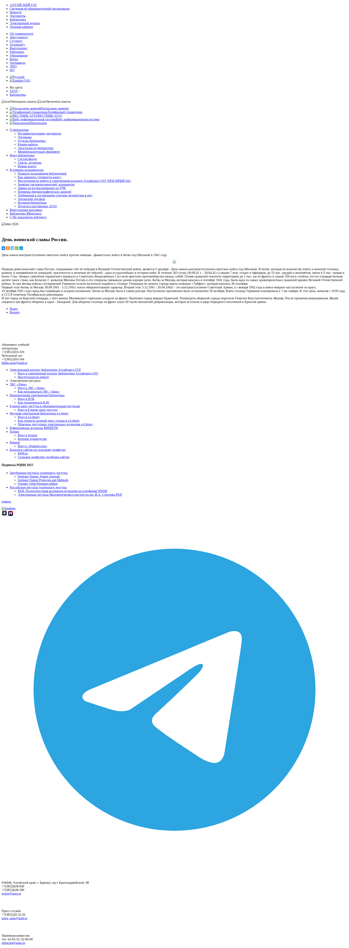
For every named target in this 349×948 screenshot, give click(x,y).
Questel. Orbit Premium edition (38, 483)
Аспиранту (17, 44)
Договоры (25, 137)
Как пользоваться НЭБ (33, 402)
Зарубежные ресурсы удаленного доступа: (39, 473)
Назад (14, 308)
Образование (19, 55)
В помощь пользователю (27, 170)
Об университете (21, 33)
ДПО (13, 66)
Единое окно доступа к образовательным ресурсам (45, 406)
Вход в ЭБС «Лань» (31, 388)
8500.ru (23, 453)
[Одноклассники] (8, 248)
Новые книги (27, 166)
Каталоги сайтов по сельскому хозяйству (38, 449)
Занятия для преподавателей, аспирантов (46, 184)
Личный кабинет (21, 26)
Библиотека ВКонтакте (26, 213)
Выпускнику (18, 48)
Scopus (14, 431)
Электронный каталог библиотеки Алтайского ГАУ (45, 369)
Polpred (15, 442)
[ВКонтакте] (3, 248)
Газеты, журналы (29, 162)
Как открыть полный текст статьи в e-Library (49, 420)
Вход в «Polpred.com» (32, 446)
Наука (14, 59)
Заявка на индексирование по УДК (42, 188)
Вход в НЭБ (26, 399)
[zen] (5, 515)
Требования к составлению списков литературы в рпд (55, 195)
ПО (12, 70)
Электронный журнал (25, 23)
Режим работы (28, 144)
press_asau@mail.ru (14, 918)
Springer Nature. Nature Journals (39, 476)
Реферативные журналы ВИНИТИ (34, 428)
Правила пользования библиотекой (42, 173)
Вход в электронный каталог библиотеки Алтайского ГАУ (58, 373)
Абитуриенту (19, 37)
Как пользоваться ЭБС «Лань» (39, 391)
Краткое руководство (32, 439)
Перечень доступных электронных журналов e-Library (55, 424)
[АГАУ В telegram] (174, 861)
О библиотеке (19, 130)
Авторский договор (31, 199)
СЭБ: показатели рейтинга (28, 217)
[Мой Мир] (21, 248)
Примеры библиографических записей (44, 191)
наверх (6, 501)
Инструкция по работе (33, 377)
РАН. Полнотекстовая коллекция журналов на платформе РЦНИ (62, 491)
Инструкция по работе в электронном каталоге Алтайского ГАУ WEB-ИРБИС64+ (74, 180)
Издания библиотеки (32, 202)
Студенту (16, 41)
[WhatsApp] (17, 248)
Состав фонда (27, 159)
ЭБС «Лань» (18, 384)
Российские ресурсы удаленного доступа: (38, 487)
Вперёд (15, 312)
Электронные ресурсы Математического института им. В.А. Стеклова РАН (70, 494)
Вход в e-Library (29, 417)
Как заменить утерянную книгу (39, 177)
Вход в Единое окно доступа (37, 409)
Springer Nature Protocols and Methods (43, 480)
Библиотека (18, 19)
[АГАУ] (10, 515)
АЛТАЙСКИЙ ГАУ (23, 5)
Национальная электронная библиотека (37, 395)
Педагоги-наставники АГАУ (37, 206)
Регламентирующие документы (39, 133)
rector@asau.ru (11, 893)
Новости (16, 12)
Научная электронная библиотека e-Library (39, 413)
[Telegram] (12, 248)
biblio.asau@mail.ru (14, 363)
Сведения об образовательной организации (40, 8)
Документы (18, 16)
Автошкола (17, 62)
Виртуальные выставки (26, 210)
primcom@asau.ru (13, 943)
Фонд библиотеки (22, 155)
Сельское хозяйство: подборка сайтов (43, 457)
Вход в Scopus (27, 435)
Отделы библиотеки (32, 140)
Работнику (17, 52)
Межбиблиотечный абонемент (39, 151)
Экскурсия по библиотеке (36, 148)
